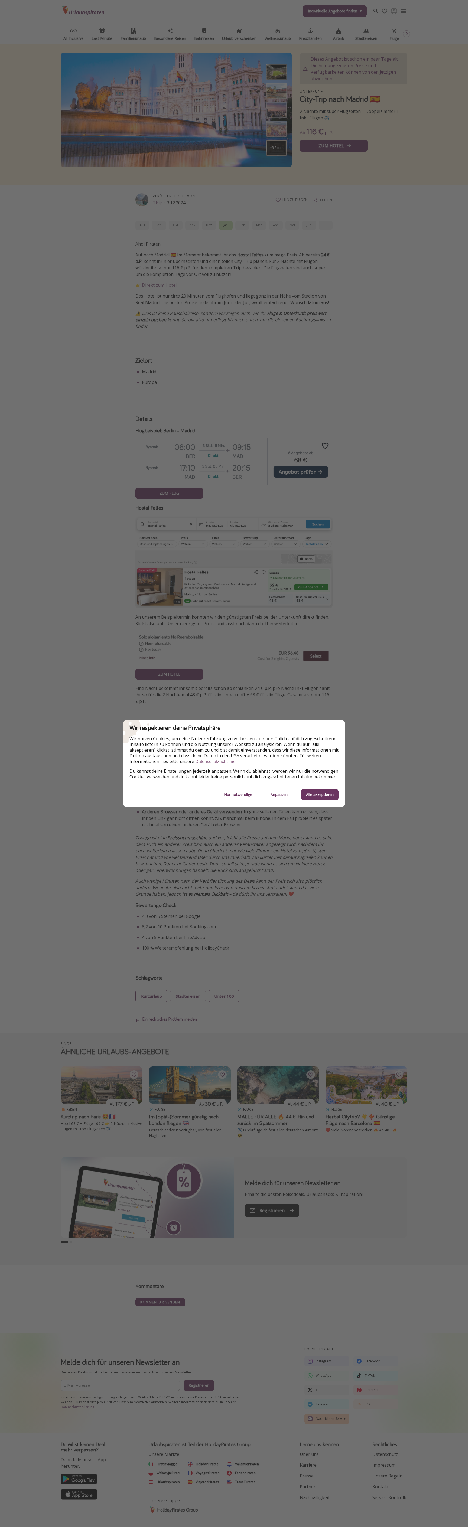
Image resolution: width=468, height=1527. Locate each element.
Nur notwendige (238, 794)
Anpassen (279, 794)
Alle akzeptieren (320, 794)
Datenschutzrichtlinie (215, 761)
